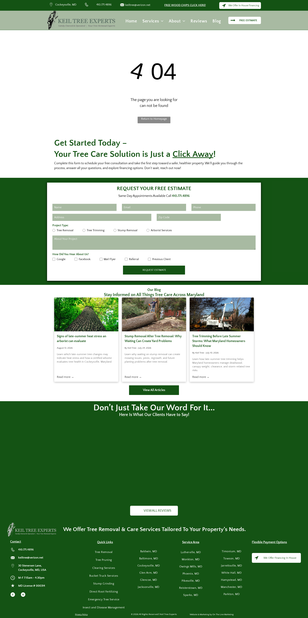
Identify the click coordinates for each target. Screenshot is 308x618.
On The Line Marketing (222, 614)
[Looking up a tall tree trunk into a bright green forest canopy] (86, 314)
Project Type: (60, 225)
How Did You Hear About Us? (70, 254)
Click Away (193, 154)
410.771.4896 (104, 4)
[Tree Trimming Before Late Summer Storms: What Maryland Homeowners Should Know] (222, 314)
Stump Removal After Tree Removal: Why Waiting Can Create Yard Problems (153, 339)
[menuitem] (131, 21)
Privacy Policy (81, 614)
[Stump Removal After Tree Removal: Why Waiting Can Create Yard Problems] (154, 314)
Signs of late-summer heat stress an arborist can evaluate (81, 339)
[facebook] (13, 595)
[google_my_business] (23, 595)
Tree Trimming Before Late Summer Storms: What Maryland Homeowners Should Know (218, 341)
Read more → (65, 377)
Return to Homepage (154, 118)
